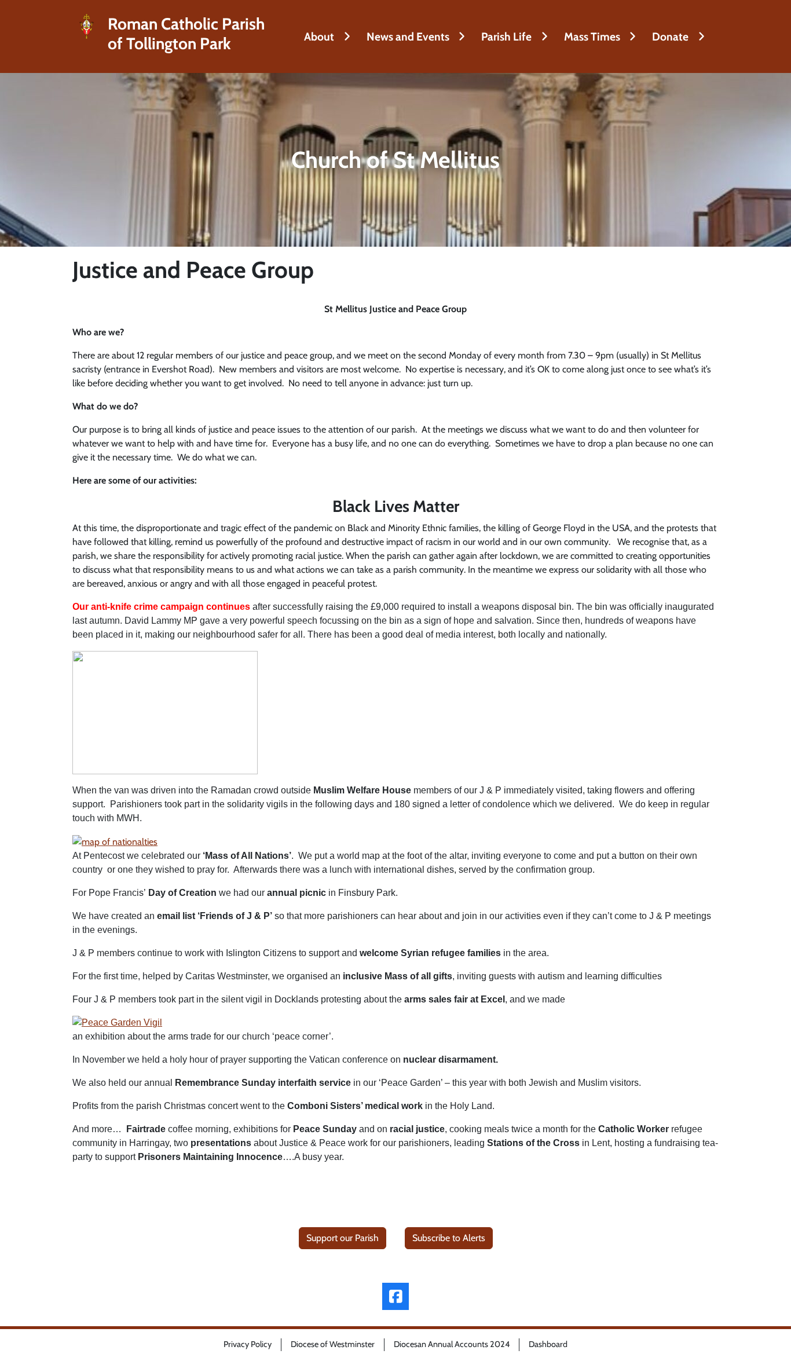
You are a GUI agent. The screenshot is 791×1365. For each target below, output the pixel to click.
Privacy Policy (248, 1344)
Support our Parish (342, 1237)
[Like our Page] (395, 1296)
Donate (670, 36)
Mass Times (592, 36)
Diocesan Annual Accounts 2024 (452, 1344)
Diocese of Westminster (333, 1344)
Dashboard (548, 1344)
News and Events (408, 36)
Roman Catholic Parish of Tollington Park (186, 33)
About (319, 36)
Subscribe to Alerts (448, 1237)
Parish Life (506, 36)
